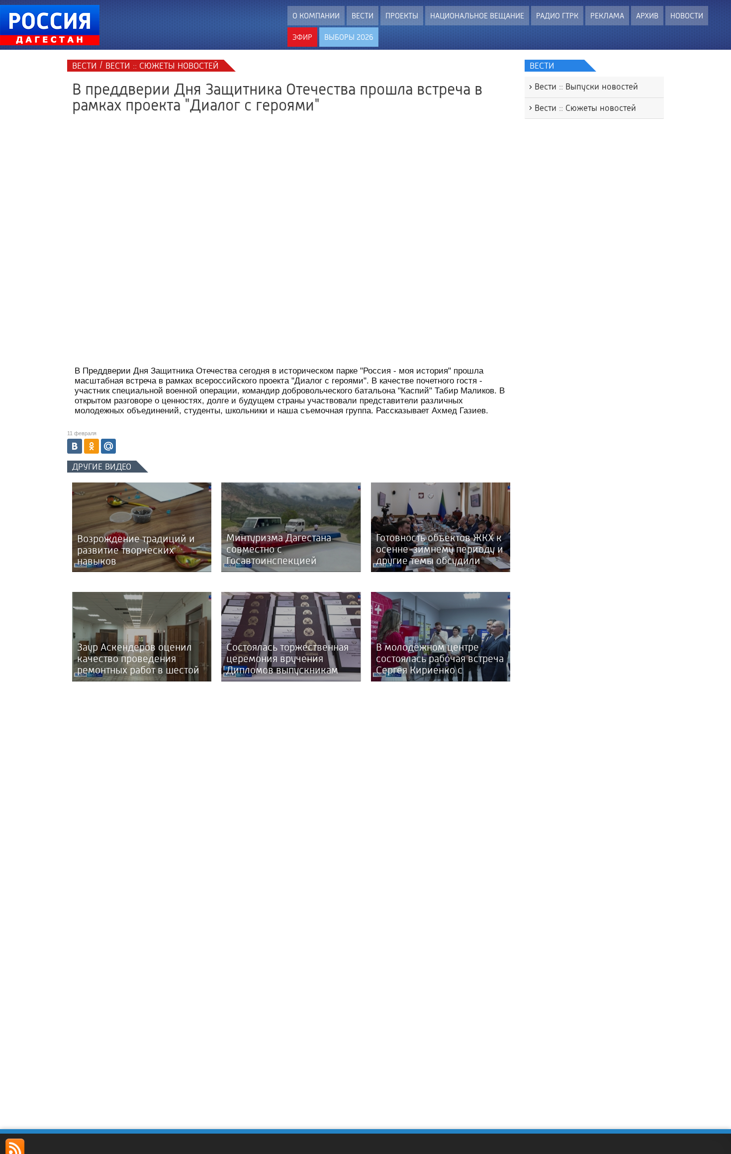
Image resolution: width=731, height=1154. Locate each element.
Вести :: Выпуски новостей (586, 87)
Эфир (302, 37)
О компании (316, 15)
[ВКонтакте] (74, 446)
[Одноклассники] (91, 446)
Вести (362, 15)
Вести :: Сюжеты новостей (585, 108)
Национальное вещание (477, 15)
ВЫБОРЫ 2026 (348, 37)
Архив (647, 15)
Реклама (607, 15)
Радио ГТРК (557, 15)
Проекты (401, 15)
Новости (686, 15)
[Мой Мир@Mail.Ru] (108, 446)
